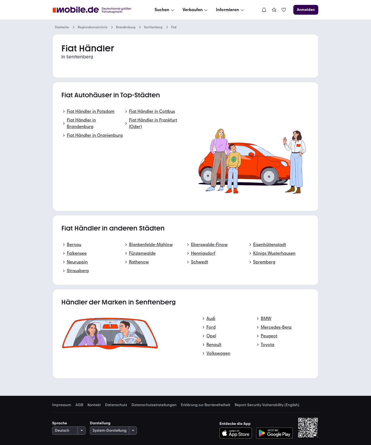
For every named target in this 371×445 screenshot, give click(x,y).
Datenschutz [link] (116, 405)
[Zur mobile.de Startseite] (97, 10)
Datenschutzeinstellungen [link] (154, 405)
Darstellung (100, 423)
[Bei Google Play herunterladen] (274, 433)
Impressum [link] (61, 405)
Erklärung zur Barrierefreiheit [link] (205, 405)
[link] (274, 9)
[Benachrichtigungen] (264, 10)
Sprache (59, 423)
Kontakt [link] (94, 405)
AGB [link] (79, 405)
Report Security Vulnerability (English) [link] (267, 405)
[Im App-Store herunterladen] (237, 433)
